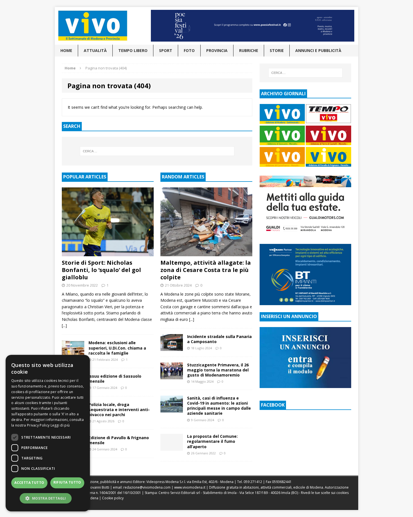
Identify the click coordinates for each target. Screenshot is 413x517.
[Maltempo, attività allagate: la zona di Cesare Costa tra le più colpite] (206, 253)
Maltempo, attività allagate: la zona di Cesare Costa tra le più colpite (205, 270)
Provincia (217, 50)
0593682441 (282, 481)
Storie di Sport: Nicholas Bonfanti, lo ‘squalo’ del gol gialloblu (101, 270)
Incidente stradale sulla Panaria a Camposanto (219, 339)
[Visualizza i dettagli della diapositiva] (252, 26)
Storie (277, 50)
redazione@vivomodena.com (147, 487)
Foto (189, 50)
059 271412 (253, 481)
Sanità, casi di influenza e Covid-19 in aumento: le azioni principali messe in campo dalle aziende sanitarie (219, 405)
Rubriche (248, 50)
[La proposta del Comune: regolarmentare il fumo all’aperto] (171, 447)
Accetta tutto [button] (29, 482)
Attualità (95, 50)
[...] (64, 325)
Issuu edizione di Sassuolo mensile (114, 378)
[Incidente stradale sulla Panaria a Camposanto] (171, 347)
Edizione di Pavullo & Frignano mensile (118, 440)
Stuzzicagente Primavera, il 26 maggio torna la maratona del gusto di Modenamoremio (218, 370)
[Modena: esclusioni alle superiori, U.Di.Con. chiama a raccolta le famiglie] (73, 354)
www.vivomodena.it (189, 487)
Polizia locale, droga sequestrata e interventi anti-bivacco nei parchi (119, 409)
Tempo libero (133, 50)
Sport (165, 50)
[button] (47, 498)
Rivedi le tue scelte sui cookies (325, 492)
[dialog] (48, 433)
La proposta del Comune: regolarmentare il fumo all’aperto (212, 441)
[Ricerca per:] (157, 151)
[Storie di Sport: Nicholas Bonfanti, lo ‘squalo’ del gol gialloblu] (108, 253)
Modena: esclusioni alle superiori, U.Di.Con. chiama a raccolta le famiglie (117, 347)
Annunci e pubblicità (318, 50)
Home (66, 50)
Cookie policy (113, 498)
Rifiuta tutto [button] (67, 482)
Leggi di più (60, 425)
